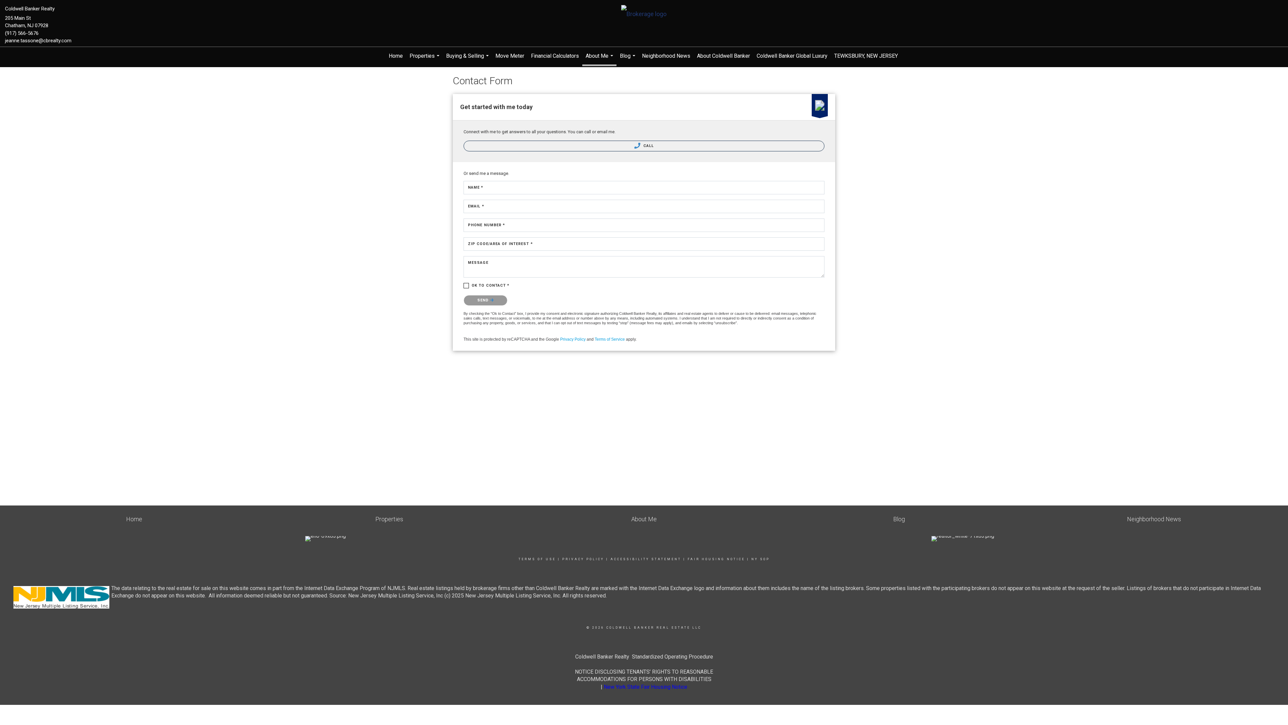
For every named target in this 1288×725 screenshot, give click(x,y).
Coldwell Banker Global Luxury (792, 56)
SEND (483, 300)
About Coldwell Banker (723, 56)
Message (478, 262)
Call (648, 146)
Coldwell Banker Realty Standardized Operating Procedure (644, 657)
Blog (628, 59)
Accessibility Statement (645, 559)
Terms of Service (610, 339)
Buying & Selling (468, 59)
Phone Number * (486, 225)
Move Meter (509, 56)
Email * (476, 206)
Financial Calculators (555, 56)
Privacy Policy (573, 339)
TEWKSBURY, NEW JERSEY (866, 56)
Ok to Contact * (491, 285)
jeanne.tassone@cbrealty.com (38, 41)
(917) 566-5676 (22, 33)
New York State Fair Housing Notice (645, 687)
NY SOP (760, 559)
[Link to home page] (643, 14)
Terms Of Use (537, 559)
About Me (600, 59)
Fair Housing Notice (716, 559)
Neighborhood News (666, 56)
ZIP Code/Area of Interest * (500, 244)
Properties (425, 59)
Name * (476, 187)
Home (396, 56)
